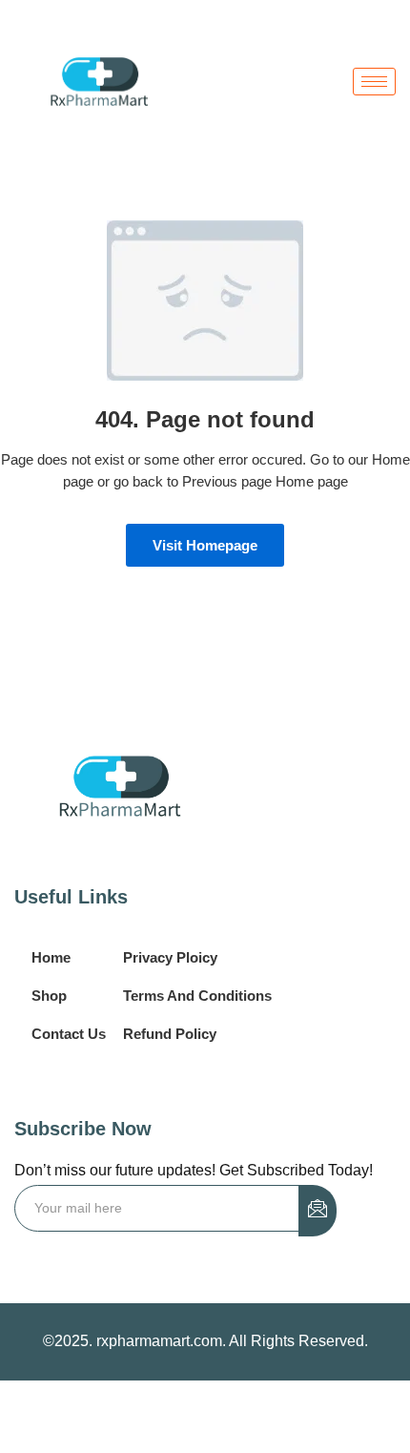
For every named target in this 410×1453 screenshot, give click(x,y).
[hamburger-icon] (374, 81)
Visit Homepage (205, 545)
